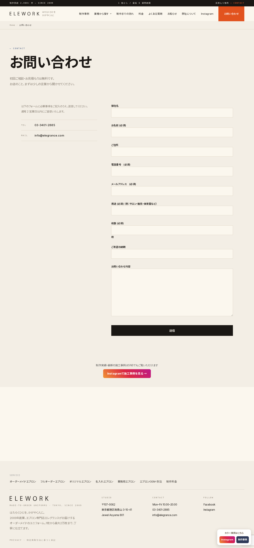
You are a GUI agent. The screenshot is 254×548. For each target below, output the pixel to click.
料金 (141, 13)
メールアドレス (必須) (123, 184)
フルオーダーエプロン (52, 481)
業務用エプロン (126, 481)
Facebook (209, 504)
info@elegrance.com (49, 135)
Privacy (16, 540)
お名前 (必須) (118, 125)
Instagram (207, 13)
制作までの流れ (125, 13)
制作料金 (171, 481)
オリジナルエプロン (80, 481)
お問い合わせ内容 (120, 266)
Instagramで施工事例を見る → (127, 373)
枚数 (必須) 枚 (117, 230)
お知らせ (172, 13)
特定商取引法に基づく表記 (41, 540)
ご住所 (114, 145)
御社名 (115, 105)
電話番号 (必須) (120, 164)
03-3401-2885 (45, 125)
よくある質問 (155, 13)
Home (12, 25)
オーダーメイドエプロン (23, 481)
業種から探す (101, 13)
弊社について (189, 13)
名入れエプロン (104, 481)
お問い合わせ (231, 13)
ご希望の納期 (118, 246)
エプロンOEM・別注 (151, 481)
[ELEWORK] (29, 498)
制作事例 (84, 13)
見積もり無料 (229, 3)
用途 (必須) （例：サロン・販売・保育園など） (134, 203)
